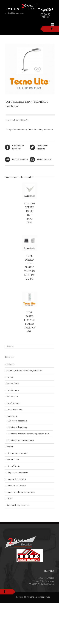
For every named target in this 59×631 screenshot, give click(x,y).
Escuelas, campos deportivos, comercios (24, 370)
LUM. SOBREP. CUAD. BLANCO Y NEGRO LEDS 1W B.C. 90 (29, 267)
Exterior (10, 377)
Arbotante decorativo (17, 420)
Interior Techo (13, 459)
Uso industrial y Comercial (18, 505)
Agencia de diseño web (39, 596)
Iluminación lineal (14, 409)
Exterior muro (13, 390)
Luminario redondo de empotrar (21, 492)
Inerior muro (21, 129)
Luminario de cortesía (16, 485)
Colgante (11, 364)
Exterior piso (12, 396)
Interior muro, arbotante (17, 453)
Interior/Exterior (14, 466)
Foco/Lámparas (13, 403)
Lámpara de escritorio (16, 479)
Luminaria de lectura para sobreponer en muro (28, 433)
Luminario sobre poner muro (40, 129)
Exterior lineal (13, 383)
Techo (9, 498)
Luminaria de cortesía (17, 427)
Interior (10, 446)
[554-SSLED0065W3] (29, 69)
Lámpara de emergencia (17, 472)
